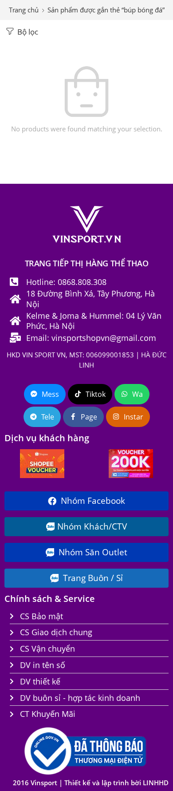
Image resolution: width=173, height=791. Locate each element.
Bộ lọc (27, 32)
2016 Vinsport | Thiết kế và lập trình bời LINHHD (91, 783)
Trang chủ (24, 10)
